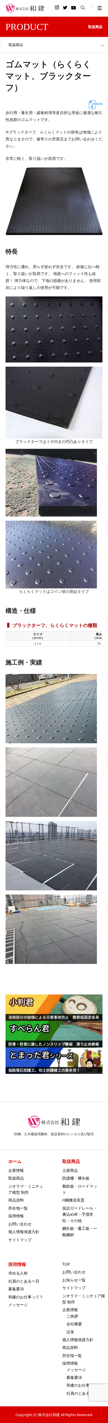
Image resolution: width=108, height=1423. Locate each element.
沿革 (70, 1331)
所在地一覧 (18, 1208)
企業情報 (16, 1170)
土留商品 (70, 1170)
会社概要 (74, 1323)
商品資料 (16, 1200)
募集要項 (16, 1288)
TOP (66, 1264)
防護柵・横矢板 (75, 1178)
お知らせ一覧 (74, 1280)
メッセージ (18, 1304)
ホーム (15, 1161)
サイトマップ (20, 1239)
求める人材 (18, 1273)
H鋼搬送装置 (73, 1200)
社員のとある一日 (23, 1281)
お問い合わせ (20, 1223)
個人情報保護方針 (23, 1231)
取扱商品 (16, 1178)
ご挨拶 (72, 1316)
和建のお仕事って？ (25, 1296)
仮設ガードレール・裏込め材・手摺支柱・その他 (79, 1214)
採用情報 (16, 1215)
